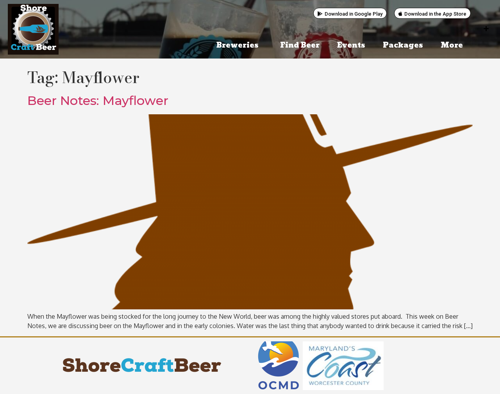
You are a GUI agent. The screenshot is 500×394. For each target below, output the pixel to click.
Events (351, 45)
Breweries (237, 45)
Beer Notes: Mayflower (97, 100)
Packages (403, 45)
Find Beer (300, 45)
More (452, 45)
